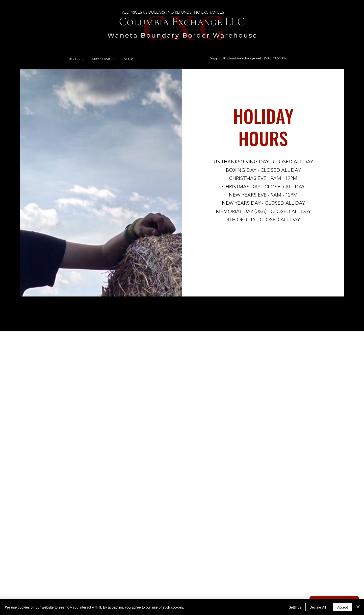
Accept (342, 607)
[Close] (358, 607)
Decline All (318, 607)
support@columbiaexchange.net (158, 593)
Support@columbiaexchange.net (235, 58)
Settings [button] (295, 607)
